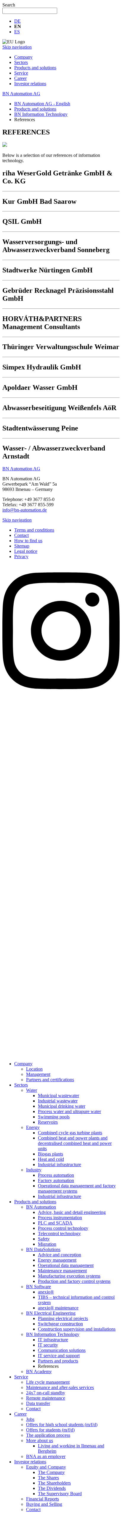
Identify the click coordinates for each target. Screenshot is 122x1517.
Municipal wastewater (58, 1095)
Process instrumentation (60, 1217)
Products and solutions (35, 67)
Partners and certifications (50, 1079)
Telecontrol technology (59, 1233)
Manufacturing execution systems (69, 1275)
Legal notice (25, 551)
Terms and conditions (34, 529)
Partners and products (58, 1360)
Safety (44, 1238)
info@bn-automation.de (24, 509)
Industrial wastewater (58, 1100)
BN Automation (41, 1206)
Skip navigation (17, 47)
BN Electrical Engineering (51, 1313)
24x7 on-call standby (45, 1392)
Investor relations (30, 83)
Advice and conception (59, 1254)
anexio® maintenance (58, 1307)
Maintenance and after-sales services (60, 1387)
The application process (48, 1435)
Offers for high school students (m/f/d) (61, 1424)
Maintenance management (62, 1270)
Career (20, 78)
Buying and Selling (44, 1504)
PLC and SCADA (55, 1222)
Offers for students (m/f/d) (50, 1429)
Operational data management (66, 1265)
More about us (39, 1440)
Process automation (56, 1175)
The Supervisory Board (60, 1493)
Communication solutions (62, 1350)
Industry (33, 1169)
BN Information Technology (41, 114)
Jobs (30, 1419)
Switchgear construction (60, 1323)
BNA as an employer (45, 1456)
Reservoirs (48, 1122)
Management (38, 1074)
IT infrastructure (53, 1339)
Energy (33, 1127)
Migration (47, 1244)
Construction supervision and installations (76, 1329)
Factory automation (56, 1180)
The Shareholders (54, 1482)
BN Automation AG (21, 93)
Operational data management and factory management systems (77, 1188)
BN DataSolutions (43, 1249)
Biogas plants (50, 1153)
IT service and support (59, 1355)
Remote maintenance (45, 1398)
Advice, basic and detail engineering (72, 1212)
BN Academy (39, 1371)
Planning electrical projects (63, 1318)
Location (34, 1068)
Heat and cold (51, 1159)
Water (31, 1090)
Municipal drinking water (61, 1106)
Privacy (21, 556)
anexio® (46, 1291)
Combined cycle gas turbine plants (70, 1132)
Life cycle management (48, 1382)
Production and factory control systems (74, 1281)
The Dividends (52, 1488)
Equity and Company (46, 1467)
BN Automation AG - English (42, 103)
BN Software (38, 1286)
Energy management (57, 1260)
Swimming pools (54, 1116)
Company (23, 57)
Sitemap (21, 545)
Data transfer (38, 1403)
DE (17, 21)
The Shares (48, 1477)
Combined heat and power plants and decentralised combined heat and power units (75, 1143)
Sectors (21, 62)
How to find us (28, 540)
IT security (48, 1344)
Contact (21, 535)
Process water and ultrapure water (69, 1111)
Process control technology (63, 1228)
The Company (51, 1472)
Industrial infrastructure (59, 1164)
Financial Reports (42, 1498)
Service (21, 72)
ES (17, 31)
